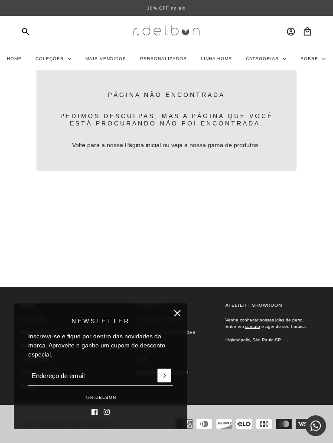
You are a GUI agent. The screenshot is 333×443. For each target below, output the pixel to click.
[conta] (291, 31)
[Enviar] (164, 376)
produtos (246, 144)
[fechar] (177, 313)
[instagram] (106, 412)
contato (252, 326)
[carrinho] (307, 31)
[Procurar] (25, 31)
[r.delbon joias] (166, 31)
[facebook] (94, 412)
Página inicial (143, 144)
